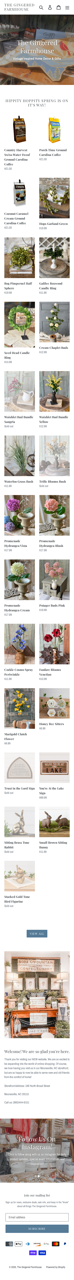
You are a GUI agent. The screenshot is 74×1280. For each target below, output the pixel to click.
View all (37, 934)
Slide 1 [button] (36, 1176)
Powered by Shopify (55, 1267)
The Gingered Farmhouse (19, 7)
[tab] (36, 1176)
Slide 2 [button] (39, 1176)
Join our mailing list (37, 1195)
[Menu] (67, 7)
